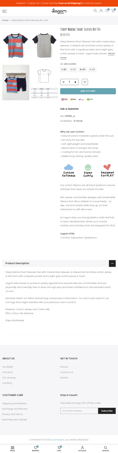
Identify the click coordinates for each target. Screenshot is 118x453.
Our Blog (7, 383)
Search (64, 377)
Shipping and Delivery (14, 403)
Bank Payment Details (14, 419)
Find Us (64, 366)
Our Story (7, 372)
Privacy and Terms (12, 414)
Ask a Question (69, 108)
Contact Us (66, 372)
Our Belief (7, 366)
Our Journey (9, 377)
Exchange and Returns (15, 408)
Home (5, 20)
